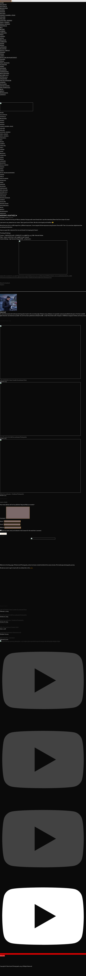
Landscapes (10, 217)
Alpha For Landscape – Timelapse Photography (12, 494)
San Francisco (5, 87)
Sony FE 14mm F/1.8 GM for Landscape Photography (13, 437)
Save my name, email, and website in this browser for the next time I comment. (21, 530)
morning (6, 277)
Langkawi (3, 47)
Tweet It (2, 284)
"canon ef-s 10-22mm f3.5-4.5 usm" (8, 276)
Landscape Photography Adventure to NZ (10, 632)
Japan (2, 38)
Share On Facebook (5, 283)
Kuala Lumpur (5, 50)
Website (2, 527)
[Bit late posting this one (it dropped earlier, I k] (14, 591)
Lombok (2, 31)
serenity (24, 277)
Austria (2, 13)
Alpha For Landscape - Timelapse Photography (12, 620)
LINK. (31, 568)
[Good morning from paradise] (71, 571)
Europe (2, 11)
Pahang (2, 59)
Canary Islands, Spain (7, 15)
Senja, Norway (5, 24)
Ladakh (2, 36)
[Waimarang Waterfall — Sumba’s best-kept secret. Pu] (71, 585)
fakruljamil (43, 276)
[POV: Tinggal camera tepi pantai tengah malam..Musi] (71, 592)
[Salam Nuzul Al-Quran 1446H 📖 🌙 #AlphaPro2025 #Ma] (43, 590)
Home (2, 3)
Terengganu (4, 71)
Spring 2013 (4, 77)
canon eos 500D (37, 276)
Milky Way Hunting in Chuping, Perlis (9, 627)
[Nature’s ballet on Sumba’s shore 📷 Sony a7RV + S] (43, 585)
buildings (30, 276)
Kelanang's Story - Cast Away (7, 637)
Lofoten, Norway (6, 20)
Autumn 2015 (4, 75)
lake (61, 276)
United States (5, 85)
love (3, 277)
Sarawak (3, 68)
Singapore (3, 78)
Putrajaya (3, 64)
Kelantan (3, 48)
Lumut (2, 55)
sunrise (34, 277)
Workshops (4, 93)
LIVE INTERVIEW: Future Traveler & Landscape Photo (13, 380)
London (2, 82)
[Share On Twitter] (0, 971)
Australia (3, 6)
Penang (2, 52)
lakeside (64, 276)
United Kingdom (5, 80)
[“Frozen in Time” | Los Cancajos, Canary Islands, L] (14, 577)
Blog (1, 89)
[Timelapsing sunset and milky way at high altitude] (14, 585)
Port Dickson (4, 63)
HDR (47, 276)
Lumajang (3, 33)
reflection (19, 277)
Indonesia (3, 25)
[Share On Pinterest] (0, 973)
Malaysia (3, 40)
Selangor (3, 70)
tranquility (38, 277)
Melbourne (4, 8)
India (2, 34)
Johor (2, 43)
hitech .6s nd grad (55, 276)
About (2, 91)
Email (2, 524)
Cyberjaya (3, 41)
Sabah (2, 66)
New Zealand (4, 73)
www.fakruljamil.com (46, 277)
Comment (3, 518)
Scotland (3, 84)
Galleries (3, 4)
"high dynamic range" (22, 276)
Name (2, 521)
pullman (10, 277)
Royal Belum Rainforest (8, 57)
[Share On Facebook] (0, 970)
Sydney (2, 10)
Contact (3, 94)
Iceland (2, 17)
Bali (1, 27)
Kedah (2, 45)
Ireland (2, 18)
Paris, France (4, 22)
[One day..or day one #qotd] (43, 571)
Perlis (2, 61)
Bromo (2, 29)
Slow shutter (29, 277)
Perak (2, 54)
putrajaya (15, 277)
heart (49, 276)
